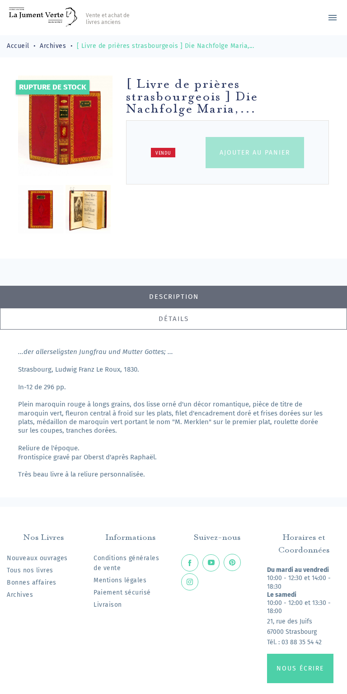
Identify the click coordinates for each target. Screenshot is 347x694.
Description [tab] (174, 297)
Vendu (163, 153)
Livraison (108, 605)
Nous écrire (300, 668)
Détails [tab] (174, 319)
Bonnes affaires (31, 582)
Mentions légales (120, 580)
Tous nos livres (30, 570)
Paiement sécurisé (122, 592)
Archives (20, 595)
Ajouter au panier (255, 152)
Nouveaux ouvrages (37, 558)
